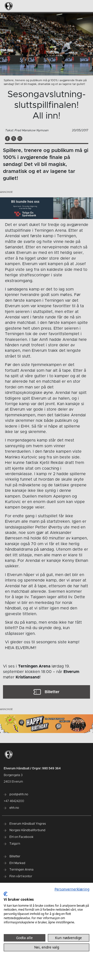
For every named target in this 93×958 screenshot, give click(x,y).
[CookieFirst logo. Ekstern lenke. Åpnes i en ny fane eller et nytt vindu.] (5, 894)
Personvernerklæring (72, 889)
